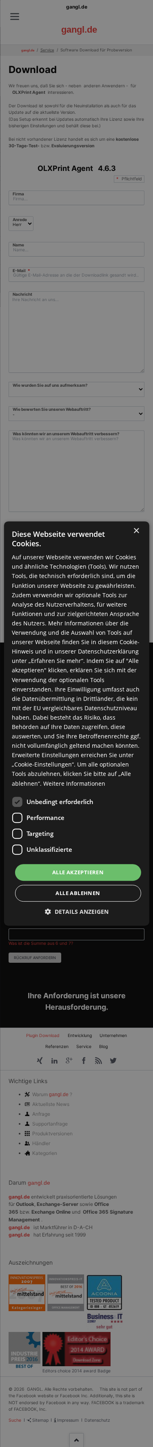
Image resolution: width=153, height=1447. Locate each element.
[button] (77, 911)
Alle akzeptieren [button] (78, 872)
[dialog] (76, 723)
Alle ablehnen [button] (77, 893)
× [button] (136, 531)
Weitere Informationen (74, 783)
